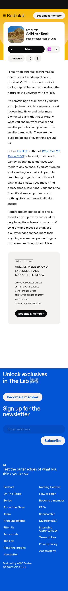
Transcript (16, 58)
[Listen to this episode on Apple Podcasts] (49, 49)
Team (7, 514)
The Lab (19, 381)
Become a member (49, 15)
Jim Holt (22, 151)
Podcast (9, 487)
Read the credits (15, 547)
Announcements (14, 520)
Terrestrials (11, 534)
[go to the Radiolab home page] (17, 15)
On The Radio (12, 493)
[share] (29, 58)
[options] (37, 58)
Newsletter (11, 554)
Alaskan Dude (49, 39)
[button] (4, 15)
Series (8, 500)
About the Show (14, 507)
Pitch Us (9, 527)
